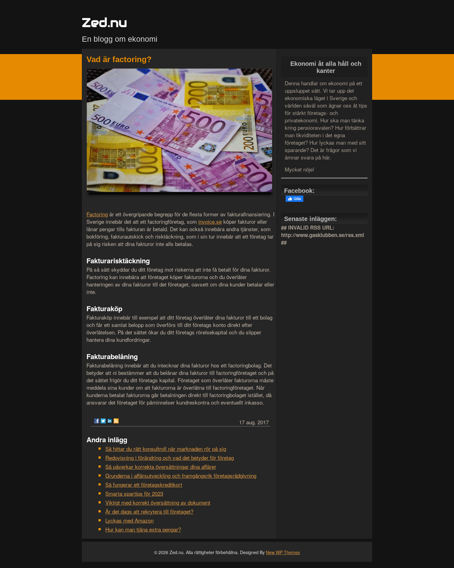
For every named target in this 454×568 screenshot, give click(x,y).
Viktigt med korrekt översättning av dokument (157, 502)
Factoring (97, 214)
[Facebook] (96, 420)
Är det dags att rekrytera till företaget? (149, 511)
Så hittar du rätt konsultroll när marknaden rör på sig (165, 448)
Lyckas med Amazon (129, 520)
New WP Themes (283, 552)
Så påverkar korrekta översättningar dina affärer (160, 466)
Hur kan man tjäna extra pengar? (143, 529)
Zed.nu (104, 22)
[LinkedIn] (109, 420)
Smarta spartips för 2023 (134, 493)
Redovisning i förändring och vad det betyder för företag (169, 457)
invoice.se (210, 221)
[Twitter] (103, 420)
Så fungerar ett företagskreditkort (143, 484)
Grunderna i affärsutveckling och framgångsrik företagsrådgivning (180, 475)
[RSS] (116, 420)
